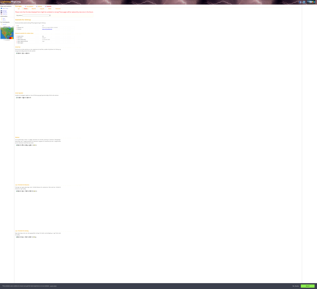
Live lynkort (29, 6)
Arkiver (40, 6)
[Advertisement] (7, 74)
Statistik (49, 6)
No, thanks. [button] (296, 286)
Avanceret (58, 8)
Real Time (5, 8)
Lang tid (42, 8)
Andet (49, 8)
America (5, 14)
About (4, 20)
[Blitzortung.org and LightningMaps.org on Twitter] (304, 2)
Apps (4, 18)
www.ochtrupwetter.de (47, 29)
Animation (8, 40)
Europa (5, 11)
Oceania (5, 12)
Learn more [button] (53, 286)
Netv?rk (34, 8)
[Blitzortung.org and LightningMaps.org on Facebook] (300, 2)
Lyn (19, 8)
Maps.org (11, 1)
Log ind (4, 24)
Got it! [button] (307, 286)
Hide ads (309, 57)
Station (25, 8)
